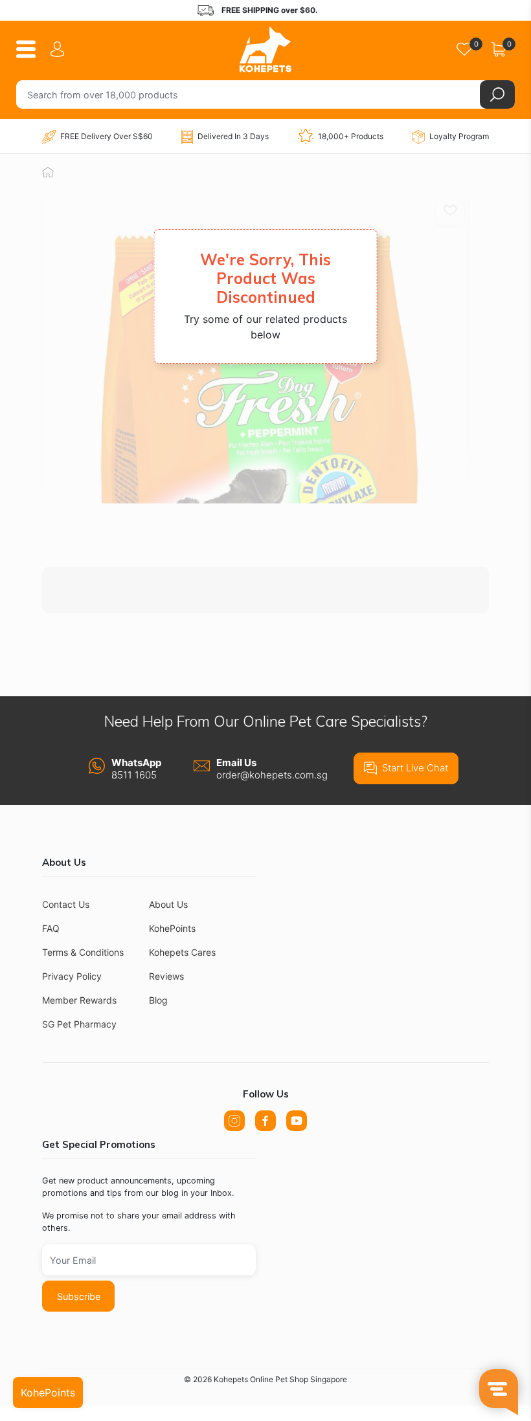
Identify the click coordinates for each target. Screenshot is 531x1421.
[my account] (59, 49)
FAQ (51, 928)
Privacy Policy (72, 976)
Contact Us (65, 904)
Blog (158, 1000)
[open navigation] (30, 49)
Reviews (166, 976)
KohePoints (172, 928)
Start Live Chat (415, 768)
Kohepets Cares (182, 952)
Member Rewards (79, 1000)
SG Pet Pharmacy (79, 1024)
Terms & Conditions (83, 952)
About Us (168, 904)
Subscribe (78, 1296)
